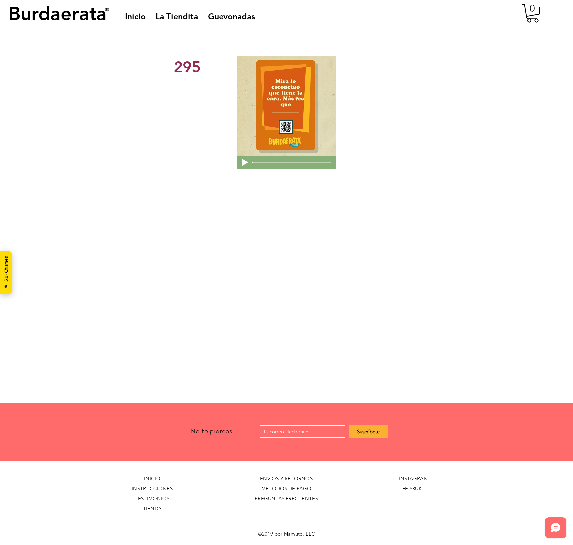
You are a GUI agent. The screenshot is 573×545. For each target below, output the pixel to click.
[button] (231, 16)
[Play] (245, 162)
